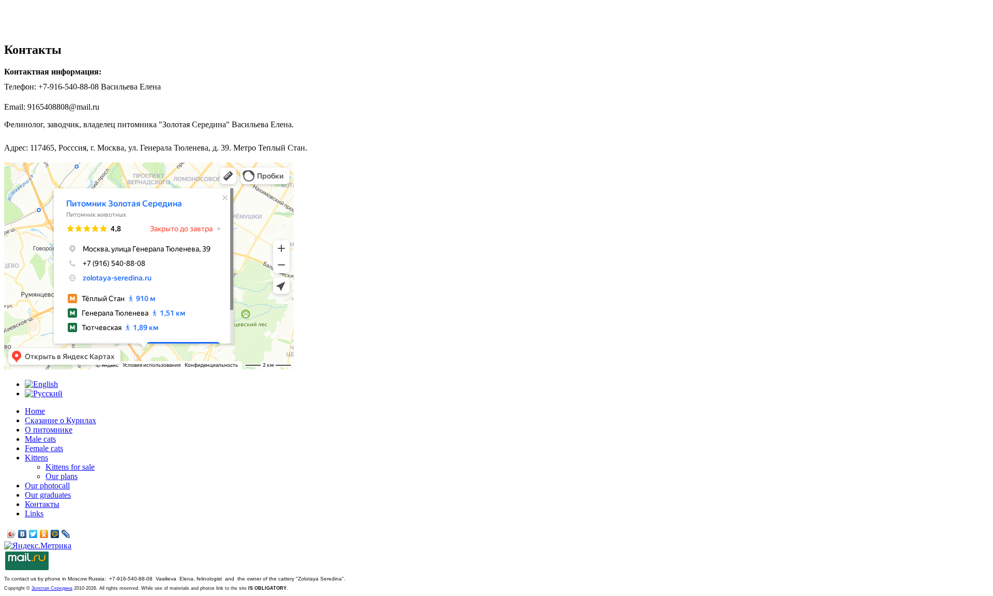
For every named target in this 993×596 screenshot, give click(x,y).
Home (35, 411)
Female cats (44, 448)
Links (34, 513)
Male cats (40, 439)
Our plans (62, 476)
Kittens (36, 457)
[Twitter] (33, 534)
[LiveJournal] (66, 534)
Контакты (42, 504)
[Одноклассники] (44, 534)
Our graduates (48, 494)
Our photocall (47, 485)
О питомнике (48, 429)
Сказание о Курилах (60, 420)
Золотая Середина (52, 588)
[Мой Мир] (55, 534)
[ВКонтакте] (22, 534)
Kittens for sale (70, 467)
